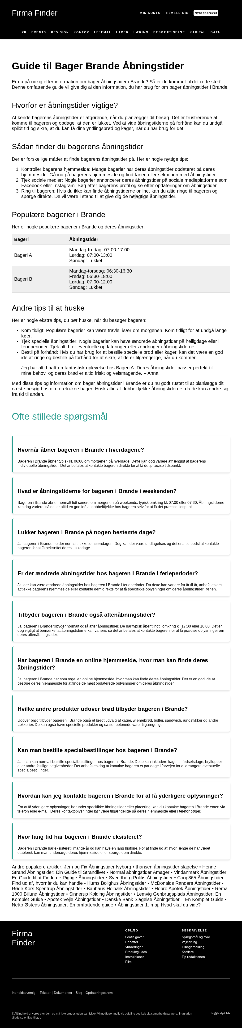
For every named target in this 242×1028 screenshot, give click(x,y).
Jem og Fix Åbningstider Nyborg (97, 866)
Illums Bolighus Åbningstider (116, 883)
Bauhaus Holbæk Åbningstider (118, 888)
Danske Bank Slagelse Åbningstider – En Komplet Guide (164, 899)
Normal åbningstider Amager (139, 872)
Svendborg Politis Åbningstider (141, 877)
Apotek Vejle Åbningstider (74, 899)
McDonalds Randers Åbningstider (185, 883)
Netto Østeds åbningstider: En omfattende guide (62, 904)
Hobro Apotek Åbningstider (183, 888)
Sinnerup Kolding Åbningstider (100, 894)
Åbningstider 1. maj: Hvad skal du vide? (159, 904)
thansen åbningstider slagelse (167, 866)
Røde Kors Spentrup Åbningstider (47, 888)
